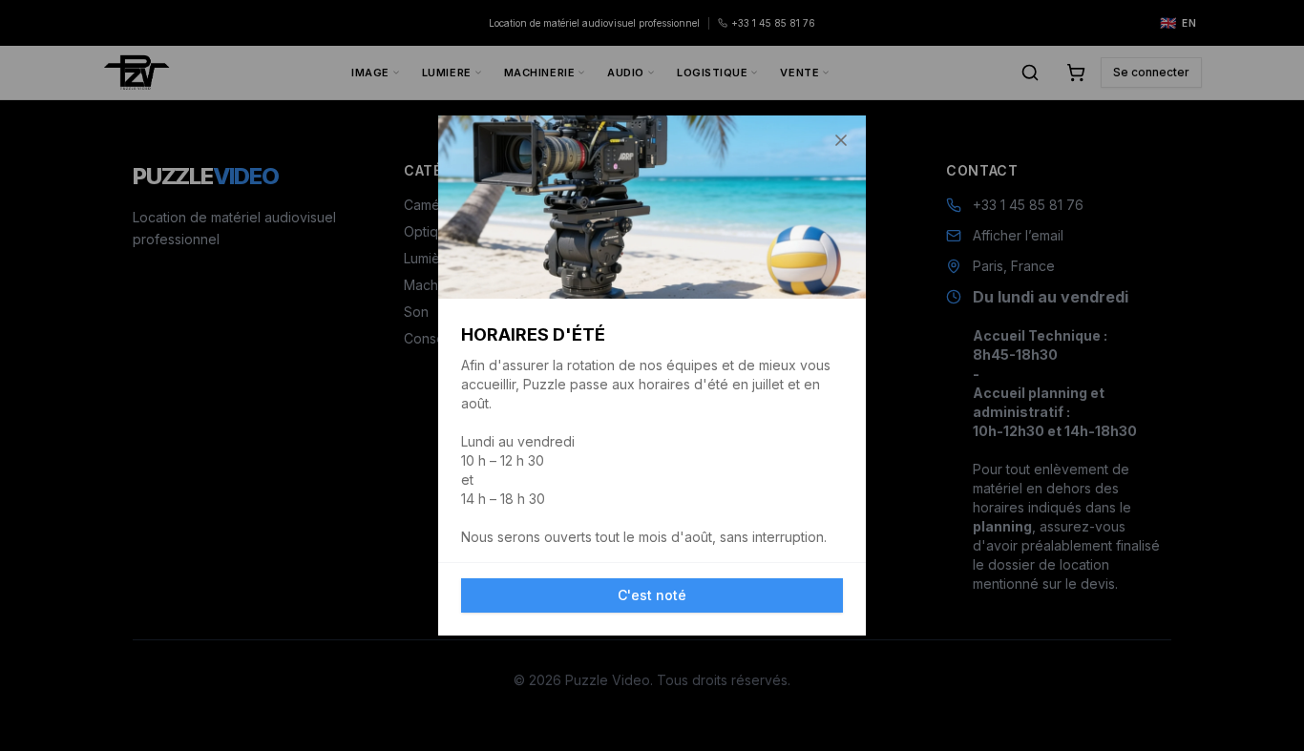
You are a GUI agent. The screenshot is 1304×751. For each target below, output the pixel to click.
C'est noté (652, 595)
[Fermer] (841, 140)
